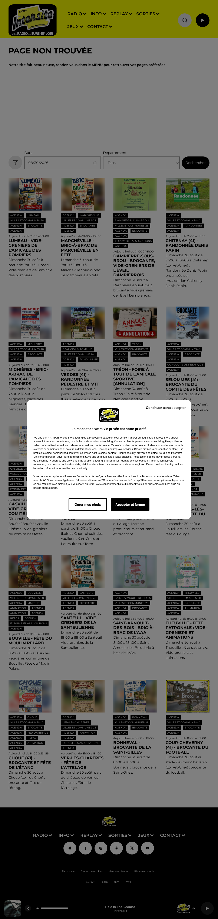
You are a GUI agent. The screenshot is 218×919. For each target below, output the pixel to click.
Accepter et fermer (130, 504)
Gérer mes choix (88, 504)
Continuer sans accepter (166, 407)
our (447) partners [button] (53, 437)
